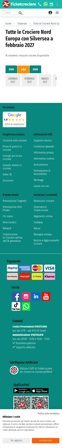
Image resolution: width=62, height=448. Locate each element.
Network (7, 228)
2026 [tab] (11, 69)
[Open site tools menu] (57, 4)
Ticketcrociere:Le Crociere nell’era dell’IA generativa (12, 238)
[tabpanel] (31, 81)
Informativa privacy (44, 152)
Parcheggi (39, 180)
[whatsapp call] (46, 4)
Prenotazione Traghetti (15, 201)
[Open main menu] (57, 13)
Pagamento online (43, 216)
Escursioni (8, 180)
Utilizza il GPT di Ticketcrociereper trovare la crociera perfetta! (36, 370)
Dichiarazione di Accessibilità (42, 172)
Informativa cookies (44, 158)
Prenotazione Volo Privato (12, 208)
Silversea (22, 23)
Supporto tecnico (43, 140)
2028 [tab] (35, 69)
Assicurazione (41, 164)
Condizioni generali (44, 146)
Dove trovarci (9, 222)
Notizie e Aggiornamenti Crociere (46, 242)
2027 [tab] (23, 69)
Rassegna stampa (43, 234)
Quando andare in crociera (12, 166)
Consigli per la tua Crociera (12, 157)
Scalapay (38, 222)
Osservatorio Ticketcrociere (41, 208)
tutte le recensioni (14, 124)
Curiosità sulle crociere (15, 140)
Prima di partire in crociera (12, 148)
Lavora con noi (41, 186)
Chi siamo (8, 216)
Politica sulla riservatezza (48, 413)
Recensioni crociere (44, 201)
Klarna (37, 228)
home (8, 23)
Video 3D (7, 174)
